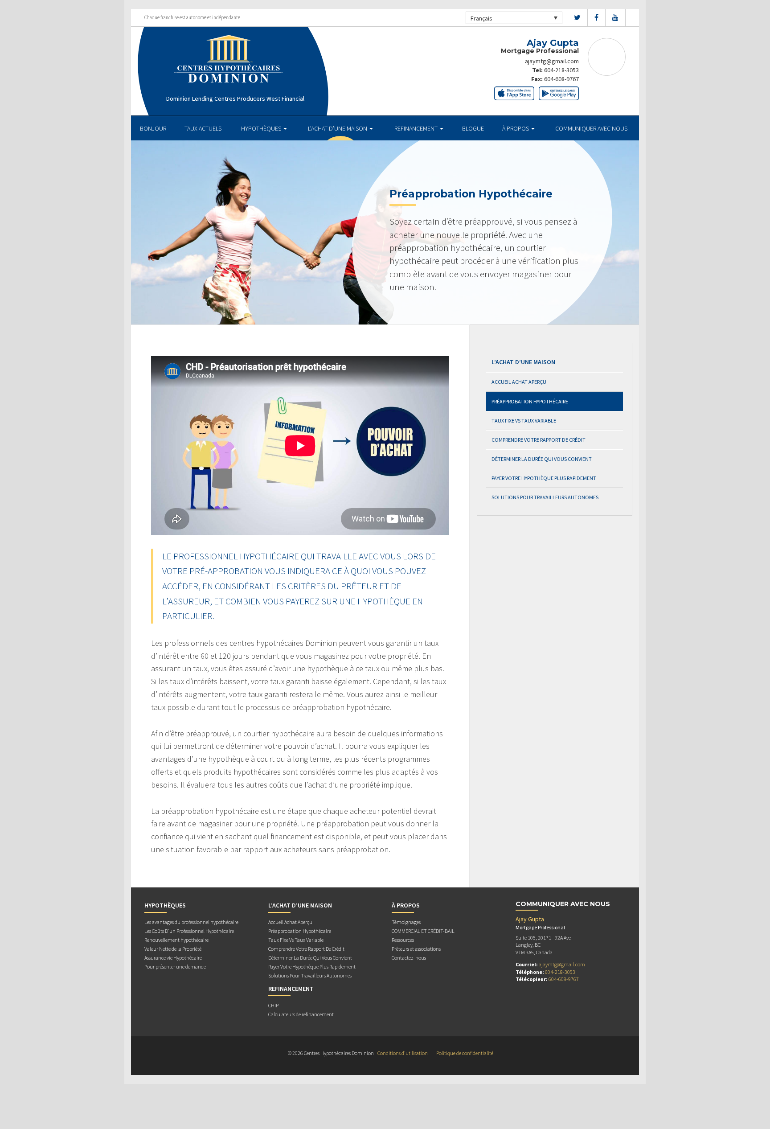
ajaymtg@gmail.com (552, 61)
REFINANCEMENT (416, 128)
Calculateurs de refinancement (301, 1014)
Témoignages (406, 922)
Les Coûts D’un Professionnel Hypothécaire (189, 931)
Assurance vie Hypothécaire (173, 957)
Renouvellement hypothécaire (176, 939)
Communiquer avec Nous (591, 128)
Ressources (403, 939)
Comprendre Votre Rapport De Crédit (538, 439)
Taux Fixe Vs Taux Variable (523, 420)
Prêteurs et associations (416, 948)
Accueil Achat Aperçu (518, 381)
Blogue (473, 128)
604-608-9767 (561, 79)
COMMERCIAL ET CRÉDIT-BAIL (423, 931)
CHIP (273, 1005)
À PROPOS (516, 128)
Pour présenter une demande (175, 966)
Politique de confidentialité (464, 1053)
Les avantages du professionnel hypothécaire (191, 922)
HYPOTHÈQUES (262, 128)
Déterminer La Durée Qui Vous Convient (541, 459)
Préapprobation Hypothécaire (529, 401)
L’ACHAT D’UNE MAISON (338, 128)
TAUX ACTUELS (202, 128)
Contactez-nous (409, 957)
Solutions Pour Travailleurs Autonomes (544, 497)
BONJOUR (153, 128)
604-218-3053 (561, 70)
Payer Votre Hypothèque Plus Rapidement (543, 478)
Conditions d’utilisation (402, 1053)
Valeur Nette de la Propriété (172, 948)
